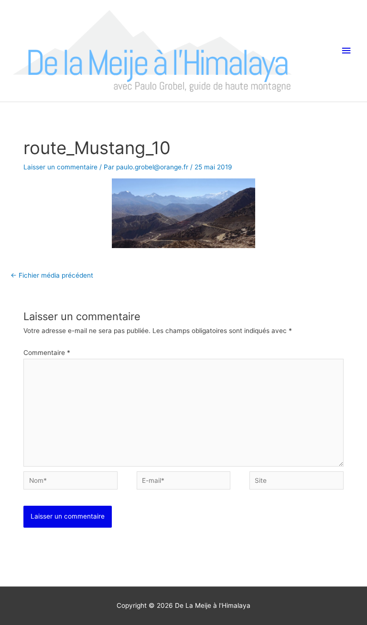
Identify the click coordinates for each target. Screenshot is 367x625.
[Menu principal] (346, 50)
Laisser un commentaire (60, 167)
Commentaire (46, 352)
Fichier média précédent (52, 275)
